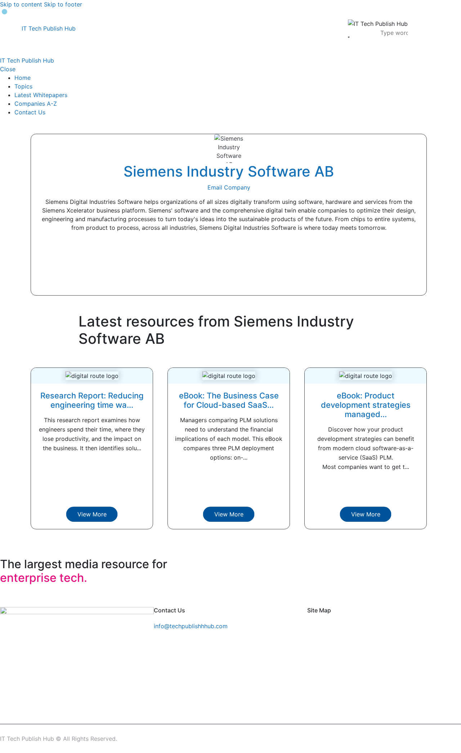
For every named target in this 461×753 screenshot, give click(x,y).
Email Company (228, 187)
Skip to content (21, 4)
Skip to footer (63, 4)
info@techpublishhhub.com (191, 626)
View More (92, 514)
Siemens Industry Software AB (229, 171)
